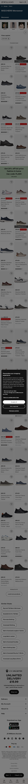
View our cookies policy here (11, 397)
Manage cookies (14, 410)
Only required (14, 406)
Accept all (14, 402)
